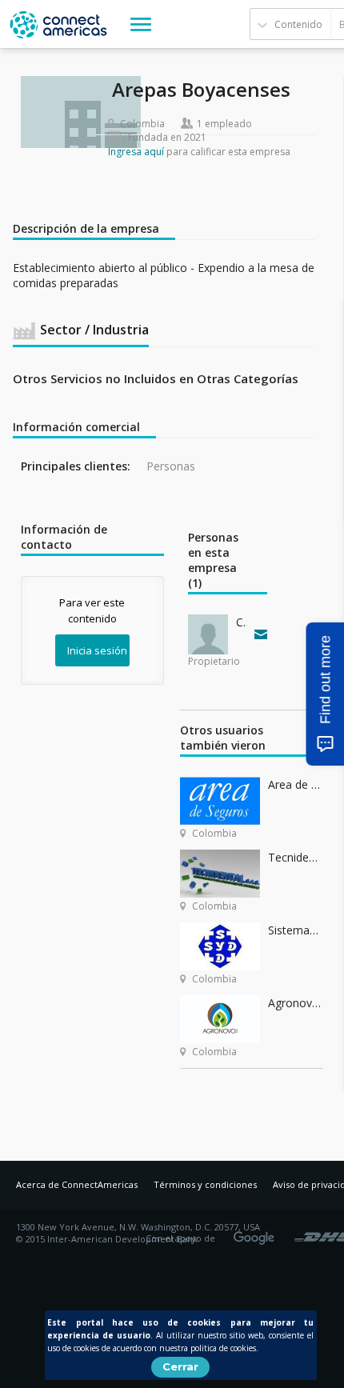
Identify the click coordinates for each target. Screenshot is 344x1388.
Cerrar (180, 1366)
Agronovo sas (295, 1002)
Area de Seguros (295, 784)
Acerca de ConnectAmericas (77, 1184)
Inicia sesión (97, 650)
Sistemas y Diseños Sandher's (295, 930)
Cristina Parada (241, 622)
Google (257, 1233)
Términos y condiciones (205, 1184)
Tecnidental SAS (295, 857)
